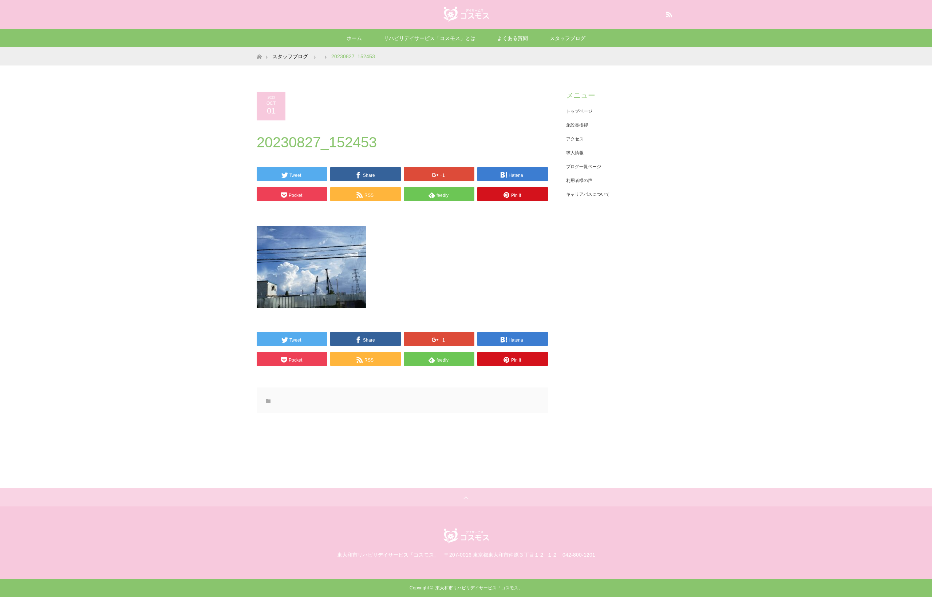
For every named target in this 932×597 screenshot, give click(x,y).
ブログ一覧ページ (583, 166)
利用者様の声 (579, 180)
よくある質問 (512, 38)
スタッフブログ (567, 38)
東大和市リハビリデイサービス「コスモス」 (479, 587)
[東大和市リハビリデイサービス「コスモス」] (466, 14)
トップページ (579, 111)
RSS (668, 13)
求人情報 (575, 152)
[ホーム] (259, 50)
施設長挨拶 (577, 125)
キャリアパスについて (588, 194)
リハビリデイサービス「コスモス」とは (429, 38)
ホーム (354, 38)
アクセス (575, 139)
